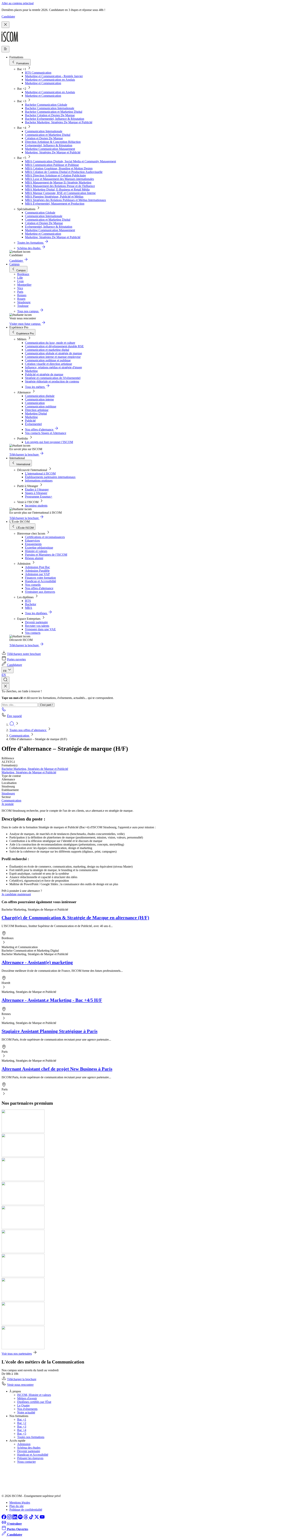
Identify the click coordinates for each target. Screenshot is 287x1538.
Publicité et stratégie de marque (44, 374)
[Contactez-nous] (4, 710)
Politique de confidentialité (25, 1509)
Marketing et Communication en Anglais (50, 79)
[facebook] (4, 1518)
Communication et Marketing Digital (47, 134)
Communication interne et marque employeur (53, 356)
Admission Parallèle (37, 570)
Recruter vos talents (37, 625)
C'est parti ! (46, 704)
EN (4, 674)
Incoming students (36, 505)
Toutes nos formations (30, 1437)
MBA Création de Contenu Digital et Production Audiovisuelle (63, 172)
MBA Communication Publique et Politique (52, 165)
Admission (23, 1444)
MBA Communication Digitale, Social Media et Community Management (70, 161)
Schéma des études (28, 1447)
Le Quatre (23, 1405)
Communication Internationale (43, 131)
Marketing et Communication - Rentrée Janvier (54, 76)
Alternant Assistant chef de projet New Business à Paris (57, 1068)
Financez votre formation (40, 577)
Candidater (8, 16)
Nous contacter (26, 1461)
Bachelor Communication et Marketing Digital (53, 111)
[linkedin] (15, 1518)
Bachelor (30, 604)
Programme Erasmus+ (38, 496)
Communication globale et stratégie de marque (53, 353)
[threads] (26, 1518)
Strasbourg (8, 793)
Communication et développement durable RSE (54, 346)
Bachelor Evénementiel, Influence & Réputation (54, 118)
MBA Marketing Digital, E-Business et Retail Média (57, 189)
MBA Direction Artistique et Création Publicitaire (55, 175)
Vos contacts (32, 632)
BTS (28, 600)
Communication (35, 403)
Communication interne (39, 399)
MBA (28, 607)
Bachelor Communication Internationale (49, 108)
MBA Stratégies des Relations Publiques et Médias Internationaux (65, 200)
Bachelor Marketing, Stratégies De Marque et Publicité (58, 122)
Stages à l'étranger (36, 493)
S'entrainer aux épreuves (40, 591)
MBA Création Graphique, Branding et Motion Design (59, 168)
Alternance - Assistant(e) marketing (37, 962)
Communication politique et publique (48, 360)
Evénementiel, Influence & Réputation (48, 145)
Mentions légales (19, 1502)
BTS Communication (38, 72)
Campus (14, 264)
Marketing (31, 371)
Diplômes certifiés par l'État (34, 1402)
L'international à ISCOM (40, 473)
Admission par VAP (37, 574)
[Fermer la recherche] (5, 686)
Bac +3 (21, 1426)
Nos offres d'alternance (39, 588)
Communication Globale (40, 212)
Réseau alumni (34, 558)
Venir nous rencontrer (20, 1384)
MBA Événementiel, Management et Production (54, 203)
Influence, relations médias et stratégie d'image (53, 367)
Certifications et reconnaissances (45, 537)
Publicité (30, 420)
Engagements (33, 544)
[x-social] (37, 1518)
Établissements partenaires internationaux (50, 477)
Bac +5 (21, 1433)
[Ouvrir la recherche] (5, 680)
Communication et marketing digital (47, 349)
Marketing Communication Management (50, 148)
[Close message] (5, 24)
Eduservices (32, 540)
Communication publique (40, 406)
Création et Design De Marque (44, 138)
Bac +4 (21, 1430)
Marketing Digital (36, 413)
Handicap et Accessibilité (40, 581)
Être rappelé (14, 716)
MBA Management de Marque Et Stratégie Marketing (58, 182)
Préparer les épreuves (30, 1458)
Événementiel (33, 424)
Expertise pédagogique (39, 547)
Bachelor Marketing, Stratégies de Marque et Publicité (35, 768)
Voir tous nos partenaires (17, 1353)
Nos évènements (27, 1409)
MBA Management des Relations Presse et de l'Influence (60, 186)
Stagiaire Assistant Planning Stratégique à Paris (49, 1031)
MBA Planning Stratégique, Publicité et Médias (54, 196)
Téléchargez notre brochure (24, 654)
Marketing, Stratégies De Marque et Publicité (52, 152)
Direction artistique (36, 410)
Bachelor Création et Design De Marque (50, 115)
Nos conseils (33, 584)
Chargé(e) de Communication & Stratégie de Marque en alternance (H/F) (75, 917)
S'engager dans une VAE (40, 629)
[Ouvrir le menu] (5, 49)
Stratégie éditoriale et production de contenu (52, 381)
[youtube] (42, 1518)
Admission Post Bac (37, 567)
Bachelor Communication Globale (46, 104)
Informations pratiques (39, 480)
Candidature (14, 664)
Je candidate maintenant (16, 894)
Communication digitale (39, 396)
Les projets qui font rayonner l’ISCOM (49, 442)
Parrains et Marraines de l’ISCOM (46, 554)
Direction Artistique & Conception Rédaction (53, 141)
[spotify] (20, 1518)
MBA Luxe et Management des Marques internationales (59, 179)
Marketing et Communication (43, 83)
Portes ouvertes (16, 659)
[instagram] (9, 1518)
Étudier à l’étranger (37, 489)
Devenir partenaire (36, 622)
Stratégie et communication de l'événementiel (52, 378)
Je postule (8, 804)
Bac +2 (21, 1423)
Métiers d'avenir (27, 1398)
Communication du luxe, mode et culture (50, 342)
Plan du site (16, 1506)
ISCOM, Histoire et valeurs (34, 1394)
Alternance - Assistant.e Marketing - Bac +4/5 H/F (52, 1000)
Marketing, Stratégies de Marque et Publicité (29, 772)
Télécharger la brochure (21, 1379)
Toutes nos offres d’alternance (28, 730)
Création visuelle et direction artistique (48, 363)
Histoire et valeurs (36, 551)
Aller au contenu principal (18, 3)
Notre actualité (26, 1412)
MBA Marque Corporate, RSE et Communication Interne (60, 193)
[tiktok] (31, 1518)
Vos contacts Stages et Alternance (45, 433)
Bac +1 (21, 1419)
